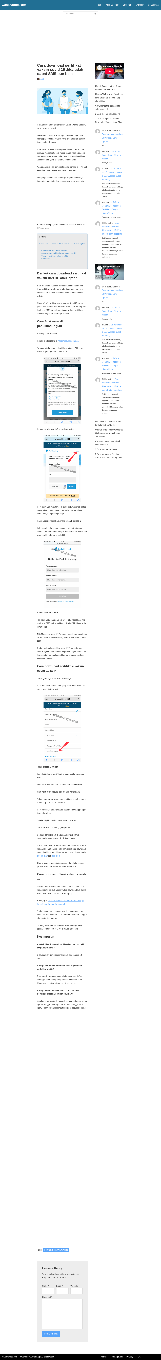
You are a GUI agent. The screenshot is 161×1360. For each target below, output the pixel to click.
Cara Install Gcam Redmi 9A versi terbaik (111, 155)
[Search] (95, 13)
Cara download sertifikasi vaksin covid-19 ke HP (59, 253)
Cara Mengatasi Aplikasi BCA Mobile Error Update (113, 138)
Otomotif (139, 5)
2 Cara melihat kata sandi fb (107, 114)
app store (56, 856)
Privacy (129, 1357)
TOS (139, 1357)
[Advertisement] (80, 36)
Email (59, 1286)
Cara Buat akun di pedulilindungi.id (54, 250)
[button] (102, 4)
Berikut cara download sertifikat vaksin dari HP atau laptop (61, 244)
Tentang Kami (117, 1357)
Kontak (104, 1357)
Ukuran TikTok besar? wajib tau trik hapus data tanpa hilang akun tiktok (109, 97)
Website (74, 1286)
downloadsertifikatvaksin (56, 1250)
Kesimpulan (45, 259)
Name (45, 1286)
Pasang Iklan (153, 5)
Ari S (42, 79)
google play (42, 856)
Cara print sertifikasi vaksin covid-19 (54, 256)
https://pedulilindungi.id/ (68, 341)
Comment (47, 1297)
